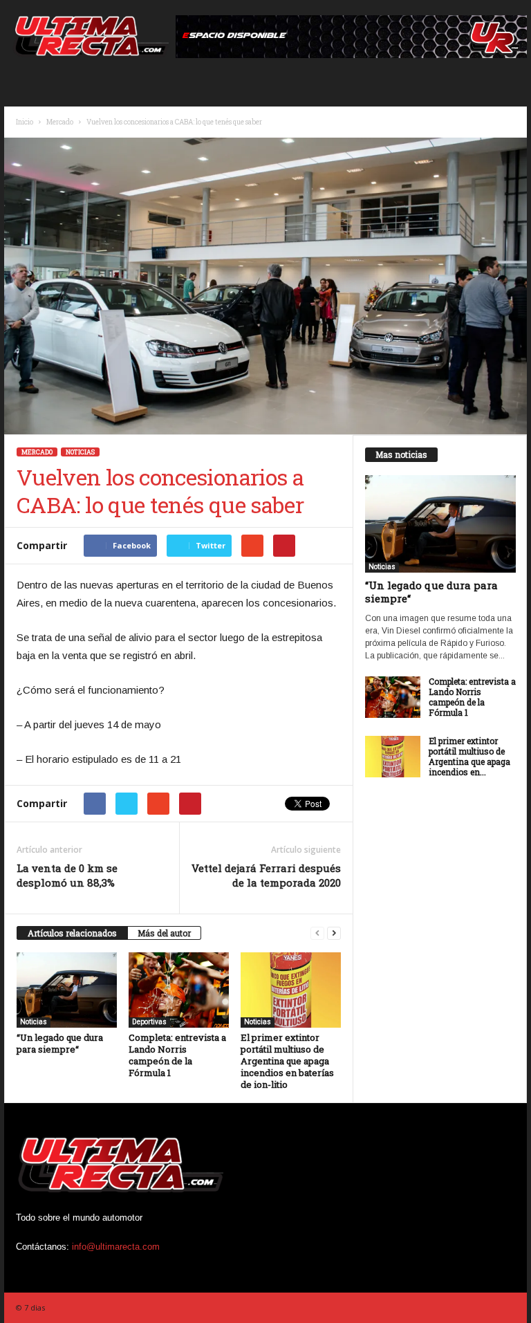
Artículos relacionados (72, 932)
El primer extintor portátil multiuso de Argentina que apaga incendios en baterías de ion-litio (287, 1061)
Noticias (80, 452)
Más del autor (164, 932)
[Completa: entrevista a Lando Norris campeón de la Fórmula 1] (179, 989)
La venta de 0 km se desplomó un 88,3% (67, 875)
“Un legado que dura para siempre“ (60, 1043)
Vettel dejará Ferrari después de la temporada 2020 (266, 875)
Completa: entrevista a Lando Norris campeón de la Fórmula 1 (177, 1055)
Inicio (24, 122)
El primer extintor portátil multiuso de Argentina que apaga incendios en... (469, 756)
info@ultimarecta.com (116, 1246)
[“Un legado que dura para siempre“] (67, 989)
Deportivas (149, 1022)
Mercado (59, 122)
